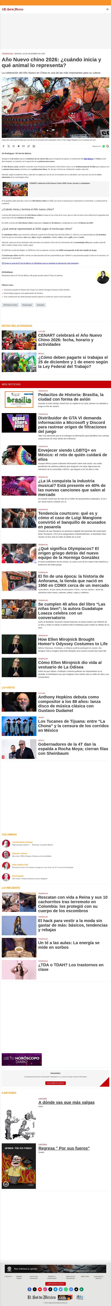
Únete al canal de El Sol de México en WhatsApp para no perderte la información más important (41, 263)
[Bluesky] (61, 1289)
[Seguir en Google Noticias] (107, 146)
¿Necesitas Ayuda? (55, 1284)
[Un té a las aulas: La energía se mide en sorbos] (19, 947)
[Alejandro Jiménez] (6, 854)
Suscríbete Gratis (55, 1083)
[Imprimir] (34, 146)
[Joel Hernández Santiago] (6, 843)
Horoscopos (27, 305)
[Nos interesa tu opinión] (55, 1269)
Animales (40, 305)
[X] (8, 146)
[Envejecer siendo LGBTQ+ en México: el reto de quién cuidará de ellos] (19, 459)
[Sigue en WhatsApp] (103, 146)
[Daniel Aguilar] (6, 877)
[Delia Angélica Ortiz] (6, 866)
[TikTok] (50, 1289)
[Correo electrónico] (23, 146)
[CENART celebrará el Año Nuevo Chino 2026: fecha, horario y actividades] (19, 340)
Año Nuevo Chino (10, 305)
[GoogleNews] (71, 1289)
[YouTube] (40, 1289)
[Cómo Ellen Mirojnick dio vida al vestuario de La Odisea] (19, 669)
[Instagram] (45, 1289)
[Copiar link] (28, 146)
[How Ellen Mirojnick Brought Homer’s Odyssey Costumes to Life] (19, 644)
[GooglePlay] (81, 1289)
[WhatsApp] (13, 146)
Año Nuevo (88, 159)
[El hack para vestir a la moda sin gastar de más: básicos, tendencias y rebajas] (19, 925)
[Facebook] (3, 146)
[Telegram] (18, 146)
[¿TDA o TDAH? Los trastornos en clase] (19, 970)
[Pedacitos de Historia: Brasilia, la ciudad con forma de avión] (19, 400)
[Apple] (76, 1289)
